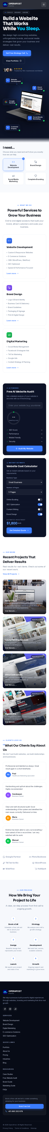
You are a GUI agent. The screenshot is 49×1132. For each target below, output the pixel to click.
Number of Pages (13, 488)
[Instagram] (10, 1009)
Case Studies (8, 1074)
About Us (6, 1051)
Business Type (12, 478)
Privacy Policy (8, 1128)
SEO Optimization (9, 1036)
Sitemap (34, 1128)
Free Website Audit (10, 1078)
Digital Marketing (9, 1028)
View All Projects (10, 574)
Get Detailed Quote (18, 530)
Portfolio (6, 1047)
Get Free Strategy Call (15, 53)
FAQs (5, 1090)
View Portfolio (12, 61)
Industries (6, 1059)
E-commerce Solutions (11, 1032)
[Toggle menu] (43, 4)
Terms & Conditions (22, 1128)
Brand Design (8, 1024)
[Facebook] (5, 1009)
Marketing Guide (9, 1086)
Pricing (5, 1055)
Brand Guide (7, 1082)
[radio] (13, 164)
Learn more (11, 273)
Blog (4, 1063)
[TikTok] (15, 1009)
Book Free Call (24, 1106)
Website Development (11, 1020)
